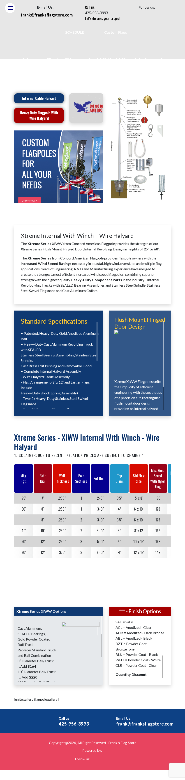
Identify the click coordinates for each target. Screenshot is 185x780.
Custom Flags (115, 32)
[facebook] (142, 16)
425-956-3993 (74, 723)
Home (53, 72)
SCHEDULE (74, 32)
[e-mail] (151, 16)
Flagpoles (68, 72)
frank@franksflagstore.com (144, 723)
